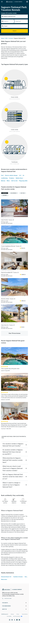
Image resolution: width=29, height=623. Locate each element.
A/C (20, 175)
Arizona (11, 38)
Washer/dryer (19, 178)
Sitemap (12, 614)
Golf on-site (14, 180)
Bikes (8, 180)
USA (6, 38)
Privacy (18, 614)
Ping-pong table (23, 180)
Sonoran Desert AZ (6, 576)
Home (2, 38)
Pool (2, 175)
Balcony (3, 180)
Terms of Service (25, 614)
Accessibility (9, 616)
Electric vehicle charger (11, 175)
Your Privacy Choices (16, 616)
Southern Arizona (18, 576)
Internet (5, 195)
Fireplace (11, 178)
